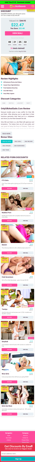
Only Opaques (7, 145)
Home (8, 435)
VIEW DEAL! (17, 33)
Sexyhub (5, 341)
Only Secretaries (19, 145)
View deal (25, 188)
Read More (6, 133)
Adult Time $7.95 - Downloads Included (17, 2)
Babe (4, 103)
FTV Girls (5, 180)
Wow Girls (5, 374)
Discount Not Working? (17, 38)
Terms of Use (25, 442)
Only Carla (18, 141)
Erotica (11, 103)
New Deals (8, 437)
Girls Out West (7, 406)
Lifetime (9, 440)
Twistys (4, 309)
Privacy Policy (25, 440)
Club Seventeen (7, 277)
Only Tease (6, 150)
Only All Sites (7, 141)
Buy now (9, 188)
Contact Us (25, 437)
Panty (28, 103)
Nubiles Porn (6, 213)
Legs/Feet (20, 103)
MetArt (4, 245)
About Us (25, 435)
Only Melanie (28, 141)
